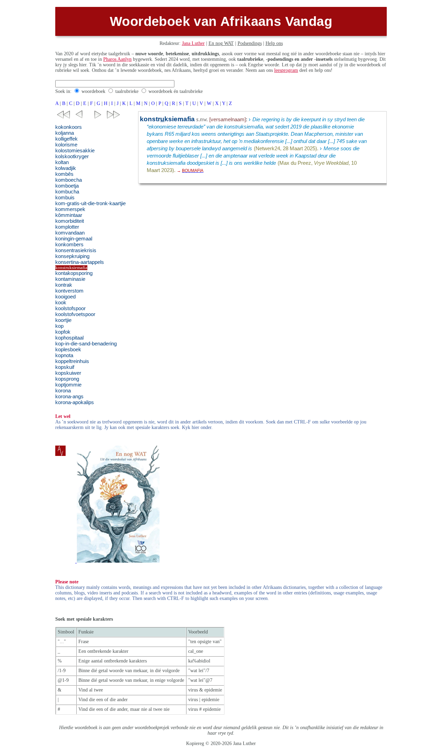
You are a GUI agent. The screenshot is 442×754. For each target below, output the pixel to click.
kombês (64, 174)
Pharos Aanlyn (117, 59)
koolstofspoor (70, 308)
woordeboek (93, 91)
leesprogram (286, 70)
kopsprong (67, 379)
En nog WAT (221, 43)
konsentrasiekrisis (75, 250)
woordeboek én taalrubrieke (175, 91)
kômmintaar (68, 215)
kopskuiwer (68, 373)
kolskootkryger (72, 156)
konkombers (69, 244)
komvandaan (70, 233)
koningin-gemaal (73, 238)
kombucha (67, 191)
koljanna (64, 133)
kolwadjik (65, 168)
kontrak (63, 285)
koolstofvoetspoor (75, 314)
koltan (62, 162)
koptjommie (68, 385)
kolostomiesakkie (75, 150)
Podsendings (250, 43)
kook (60, 302)
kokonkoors (68, 127)
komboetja (67, 186)
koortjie (63, 320)
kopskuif (64, 367)
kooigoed (65, 296)
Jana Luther (193, 43)
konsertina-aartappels (79, 262)
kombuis (65, 197)
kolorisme (66, 144)
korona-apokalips (74, 402)
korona (63, 390)
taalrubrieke (126, 91)
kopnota (64, 355)
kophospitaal (69, 338)
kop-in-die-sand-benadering (86, 343)
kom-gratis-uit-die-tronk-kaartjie (90, 203)
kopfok (62, 332)
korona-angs (69, 396)
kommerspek (70, 209)
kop (59, 326)
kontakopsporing (74, 273)
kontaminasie (70, 279)
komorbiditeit (69, 221)
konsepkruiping (72, 256)
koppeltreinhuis (72, 361)
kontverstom (69, 291)
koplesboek (68, 349)
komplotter (67, 227)
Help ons (274, 43)
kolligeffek (66, 139)
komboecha (68, 180)
